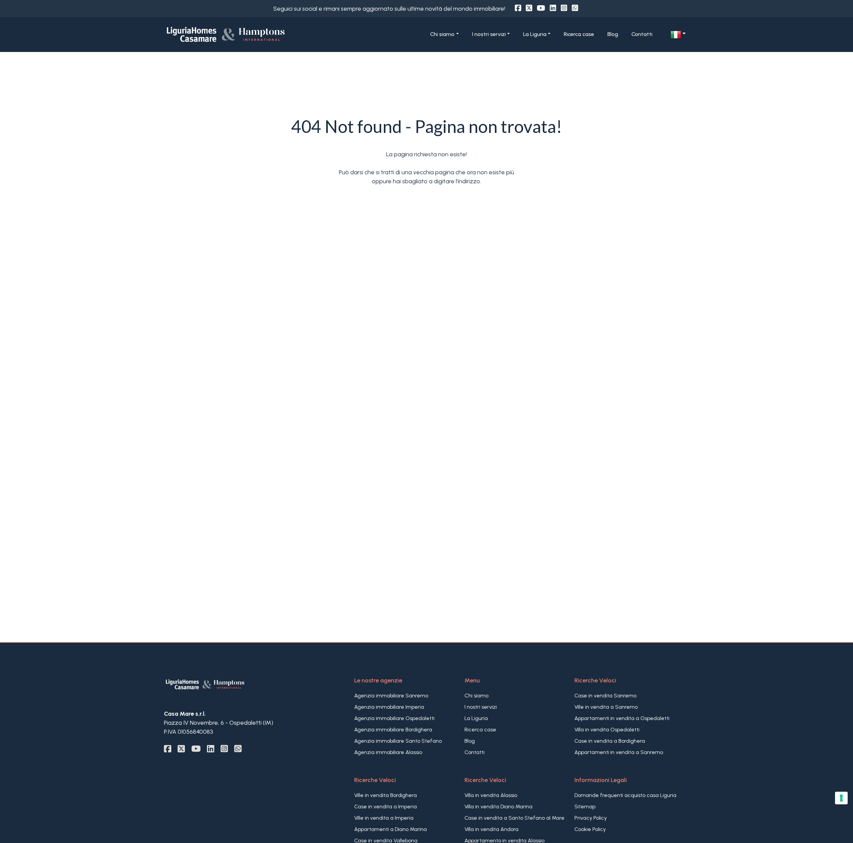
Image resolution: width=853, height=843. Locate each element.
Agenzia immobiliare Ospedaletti (394, 718)
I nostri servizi (480, 707)
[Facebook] (518, 8)
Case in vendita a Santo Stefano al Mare (514, 818)
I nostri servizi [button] (489, 34)
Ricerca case (579, 34)
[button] (678, 35)
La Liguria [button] (534, 34)
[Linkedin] (553, 8)
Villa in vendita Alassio (490, 795)
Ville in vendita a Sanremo (606, 707)
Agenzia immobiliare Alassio (388, 752)
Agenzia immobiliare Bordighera (393, 729)
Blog (612, 34)
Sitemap (584, 806)
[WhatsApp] (575, 8)
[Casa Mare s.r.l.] (249, 34)
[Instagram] (564, 8)
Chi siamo (476, 695)
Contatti (641, 34)
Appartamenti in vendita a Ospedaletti (621, 718)
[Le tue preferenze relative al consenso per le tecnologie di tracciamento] (841, 798)
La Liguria (476, 718)
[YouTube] (541, 8)
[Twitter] (529, 8)
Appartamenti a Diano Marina (390, 829)
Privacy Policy (590, 818)
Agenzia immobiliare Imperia (389, 707)
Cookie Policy (590, 829)
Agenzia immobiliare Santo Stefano (398, 741)
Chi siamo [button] (442, 34)
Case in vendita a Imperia (385, 806)
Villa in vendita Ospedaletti (606, 729)
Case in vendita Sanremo (605, 695)
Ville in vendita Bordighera (385, 795)
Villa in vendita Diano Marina (498, 806)
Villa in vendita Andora (491, 829)
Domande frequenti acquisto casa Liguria (625, 795)
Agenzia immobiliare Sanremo (391, 695)
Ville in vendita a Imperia (384, 818)
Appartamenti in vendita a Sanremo (618, 752)
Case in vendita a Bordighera (609, 741)
